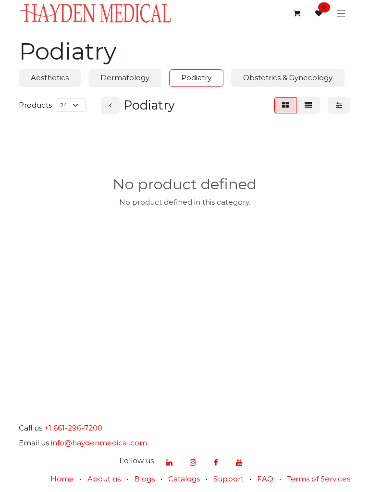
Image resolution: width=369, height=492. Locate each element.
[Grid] (285, 105)
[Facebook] (216, 463)
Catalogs (184, 478)
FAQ (265, 478)
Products (35, 105)
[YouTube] (239, 463)
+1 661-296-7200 (73, 427)
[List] (308, 105)
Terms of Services (318, 478)
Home (62, 478)
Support (228, 478)
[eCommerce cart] (297, 13)
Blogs (144, 478)
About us (104, 478)
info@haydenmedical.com (99, 442)
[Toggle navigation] (341, 13)
